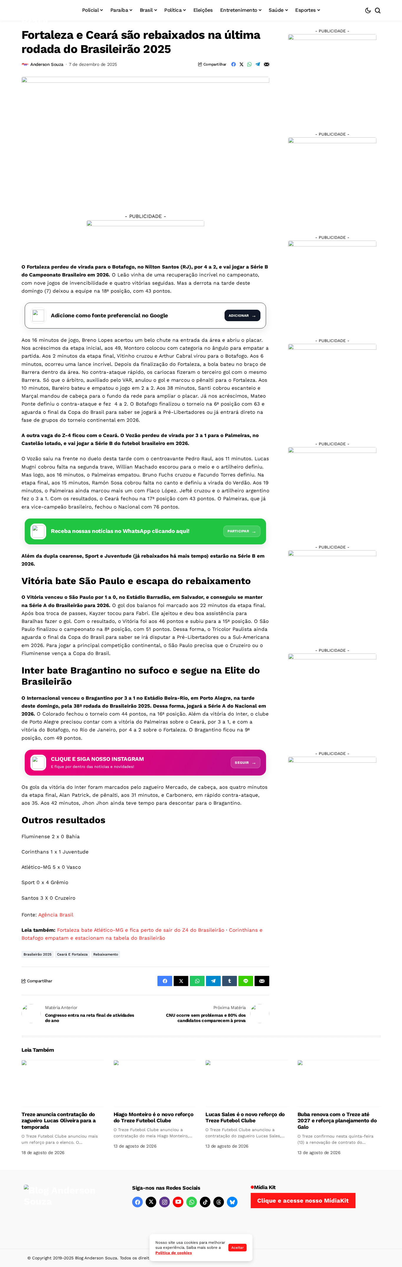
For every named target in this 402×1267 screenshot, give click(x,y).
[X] (151, 1202)
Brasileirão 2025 (38, 954)
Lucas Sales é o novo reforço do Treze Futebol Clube (245, 1117)
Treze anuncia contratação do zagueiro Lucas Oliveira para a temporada (58, 1120)
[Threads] (218, 1202)
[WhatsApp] (191, 1202)
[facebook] (137, 1202)
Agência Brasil (55, 915)
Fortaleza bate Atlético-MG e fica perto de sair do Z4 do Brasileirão (140, 930)
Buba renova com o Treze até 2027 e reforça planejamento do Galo (337, 1120)
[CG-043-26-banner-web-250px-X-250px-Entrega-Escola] (332, 181)
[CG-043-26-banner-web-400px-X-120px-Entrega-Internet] (145, 237)
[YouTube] (178, 1202)
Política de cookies (173, 1253)
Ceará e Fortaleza (72, 954)
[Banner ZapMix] (332, 284)
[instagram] (164, 1202)
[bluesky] (232, 1202)
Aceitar (237, 1248)
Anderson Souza (47, 64)
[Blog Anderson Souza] (68, 1209)
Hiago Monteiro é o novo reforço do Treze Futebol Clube (154, 1117)
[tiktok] (205, 1202)
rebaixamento (105, 954)
